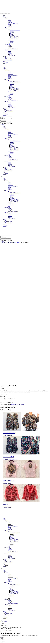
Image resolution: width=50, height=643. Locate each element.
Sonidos (9, 51)
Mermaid (18, 242)
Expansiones (10, 22)
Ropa (6, 27)
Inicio (4, 15)
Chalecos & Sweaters (14, 37)
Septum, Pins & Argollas (12, 23)
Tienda (4, 16)
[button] (25, 65)
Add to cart (3, 396)
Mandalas (10, 54)
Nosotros (4, 56)
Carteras (9, 45)
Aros (9, 18)
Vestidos (11, 31)
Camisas (11, 41)
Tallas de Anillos (8, 58)
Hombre (9, 40)
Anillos (9, 20)
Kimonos (12, 32)
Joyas (6, 17)
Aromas (9, 52)
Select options (9, 435)
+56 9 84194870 (3, 621)
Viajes (6, 62)
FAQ (6, 57)
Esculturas (10, 53)
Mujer (9, 28)
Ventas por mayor (8, 59)
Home (1, 242)
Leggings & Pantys (14, 38)
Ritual (6, 49)
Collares (9, 25)
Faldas (11, 34)
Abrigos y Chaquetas (14, 36)
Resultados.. (3, 120)
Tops (11, 33)
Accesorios (7, 44)
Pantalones (12, 35)
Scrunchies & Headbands (13, 48)
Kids (9, 43)
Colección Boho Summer (15, 30)
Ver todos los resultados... (5, 122)
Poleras (11, 42)
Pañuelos (9, 47)
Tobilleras (10, 26)
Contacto (4, 63)
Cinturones (10, 46)
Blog (4, 61)
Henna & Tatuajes (11, 55)
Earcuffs (9, 21)
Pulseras (9, 24)
